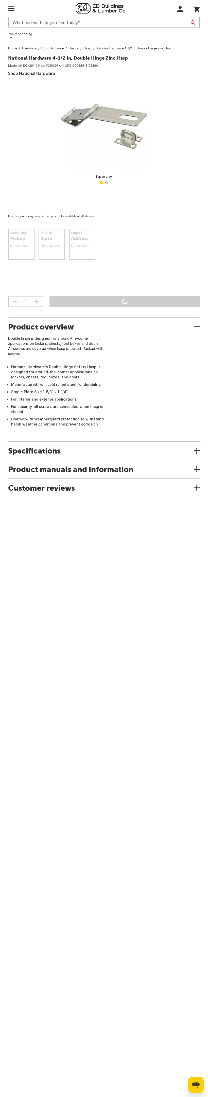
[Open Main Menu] (11, 8)
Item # (48, 65)
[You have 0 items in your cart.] (197, 8)
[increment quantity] (36, 301)
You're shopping (20, 34)
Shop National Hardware (31, 73)
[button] (180, 9)
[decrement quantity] (15, 301)
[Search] (193, 22)
